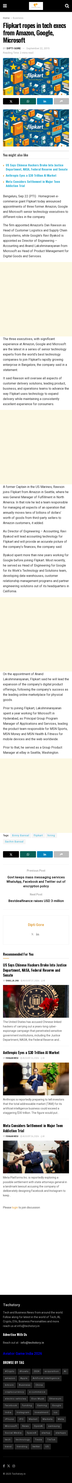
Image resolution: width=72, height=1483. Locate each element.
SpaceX (31, 1433)
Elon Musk (37, 1398)
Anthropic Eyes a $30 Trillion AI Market (31, 175)
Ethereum (55, 1398)
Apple (24, 1378)
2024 (36, 1371)
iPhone (9, 1419)
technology (23, 1439)
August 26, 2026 (30, 1058)
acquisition (52, 1371)
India (8, 1412)
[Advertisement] (36, 299)
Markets (48, 1419)
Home (6, 18)
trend (8, 1446)
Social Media (13, 1433)
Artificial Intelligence (46, 1378)
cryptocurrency (14, 1392)
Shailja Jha (12, 980)
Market (33, 1419)
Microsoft (11, 1426)
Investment (41, 1412)
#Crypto (9, 1371)
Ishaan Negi (12, 1058)
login (15, 1207)
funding (27, 1405)
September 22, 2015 (37, 48)
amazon (10, 1378)
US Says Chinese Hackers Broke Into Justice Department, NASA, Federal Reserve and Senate (37, 167)
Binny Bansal (20, 835)
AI (65, 1371)
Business (18, 18)
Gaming (42, 1405)
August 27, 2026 (31, 980)
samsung (54, 1426)
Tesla (38, 1439)
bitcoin (9, 1385)
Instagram (23, 1412)
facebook (11, 1405)
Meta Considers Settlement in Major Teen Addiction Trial (33, 183)
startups (61, 1433)
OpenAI (38, 1426)
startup (46, 1433)
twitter (36, 1446)
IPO (21, 1419)
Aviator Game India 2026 (22, 1353)
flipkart (38, 835)
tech (8, 1439)
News (25, 1426)
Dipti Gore (14, 48)
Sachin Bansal (14, 841)
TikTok (51, 1439)
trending (22, 1446)
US (47, 1446)
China (39, 1385)
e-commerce (37, 1392)
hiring (51, 835)
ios (55, 1412)
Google (56, 1405)
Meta (61, 1419)
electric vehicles (15, 1398)
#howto (24, 1371)
